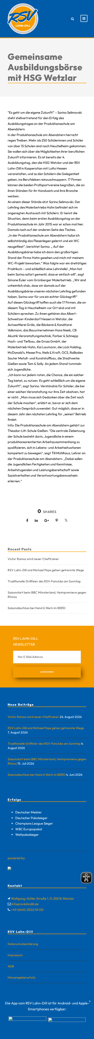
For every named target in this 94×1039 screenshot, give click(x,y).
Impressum (15, 955)
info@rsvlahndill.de (25, 904)
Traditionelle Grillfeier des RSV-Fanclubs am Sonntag (44, 581)
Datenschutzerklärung (23, 944)
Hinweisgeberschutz (21, 977)
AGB (11, 966)
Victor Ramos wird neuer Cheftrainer (33, 559)
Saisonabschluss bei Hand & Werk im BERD (36, 608)
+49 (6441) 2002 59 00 (27, 910)
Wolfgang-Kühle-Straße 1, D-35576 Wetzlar (42, 898)
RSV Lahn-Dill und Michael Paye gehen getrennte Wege (46, 570)
